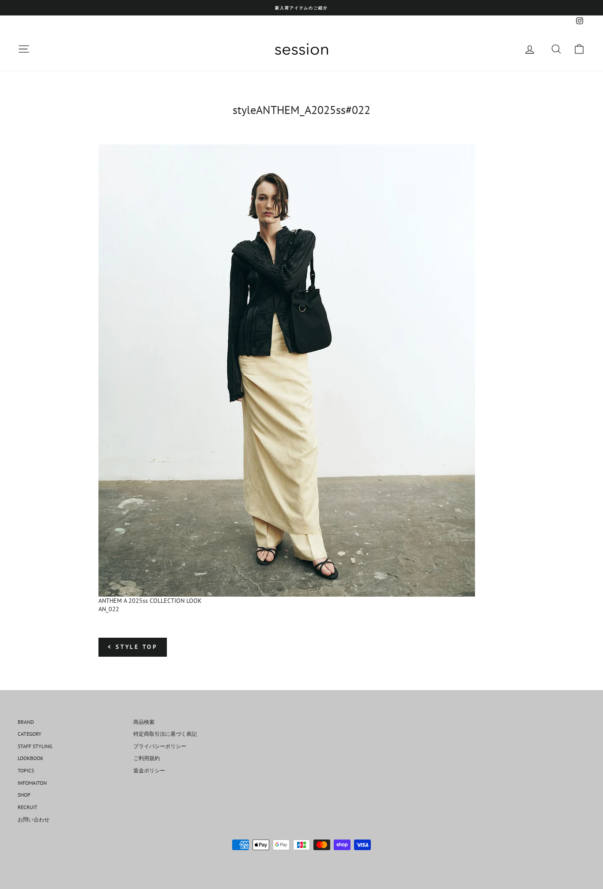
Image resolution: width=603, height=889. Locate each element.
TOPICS (26, 770)
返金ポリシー (149, 770)
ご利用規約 (146, 758)
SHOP (24, 794)
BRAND (26, 722)
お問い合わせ (33, 819)
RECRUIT (28, 807)
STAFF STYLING (35, 746)
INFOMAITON (32, 782)
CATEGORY (29, 733)
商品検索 (144, 722)
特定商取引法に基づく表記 (165, 733)
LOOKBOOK (30, 758)
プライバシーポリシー (159, 746)
